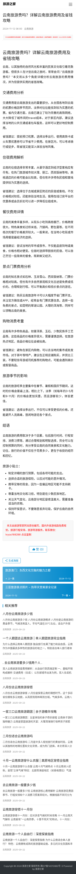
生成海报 (13, 560)
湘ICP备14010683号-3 (51, 866)
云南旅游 (28, 28)
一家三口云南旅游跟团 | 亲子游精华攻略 (30, 711)
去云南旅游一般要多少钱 (19, 785)
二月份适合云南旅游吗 (18, 736)
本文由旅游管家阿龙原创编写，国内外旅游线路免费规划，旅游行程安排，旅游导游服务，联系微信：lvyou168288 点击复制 (35, 530)
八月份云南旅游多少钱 (18, 614)
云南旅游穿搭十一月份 (18, 809)
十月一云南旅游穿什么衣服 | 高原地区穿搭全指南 (36, 760)
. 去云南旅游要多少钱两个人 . (22, 663)
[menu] (70, 4)
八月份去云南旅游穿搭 (18, 687)
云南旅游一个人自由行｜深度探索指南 (28, 834)
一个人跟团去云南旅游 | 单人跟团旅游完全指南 (34, 638)
